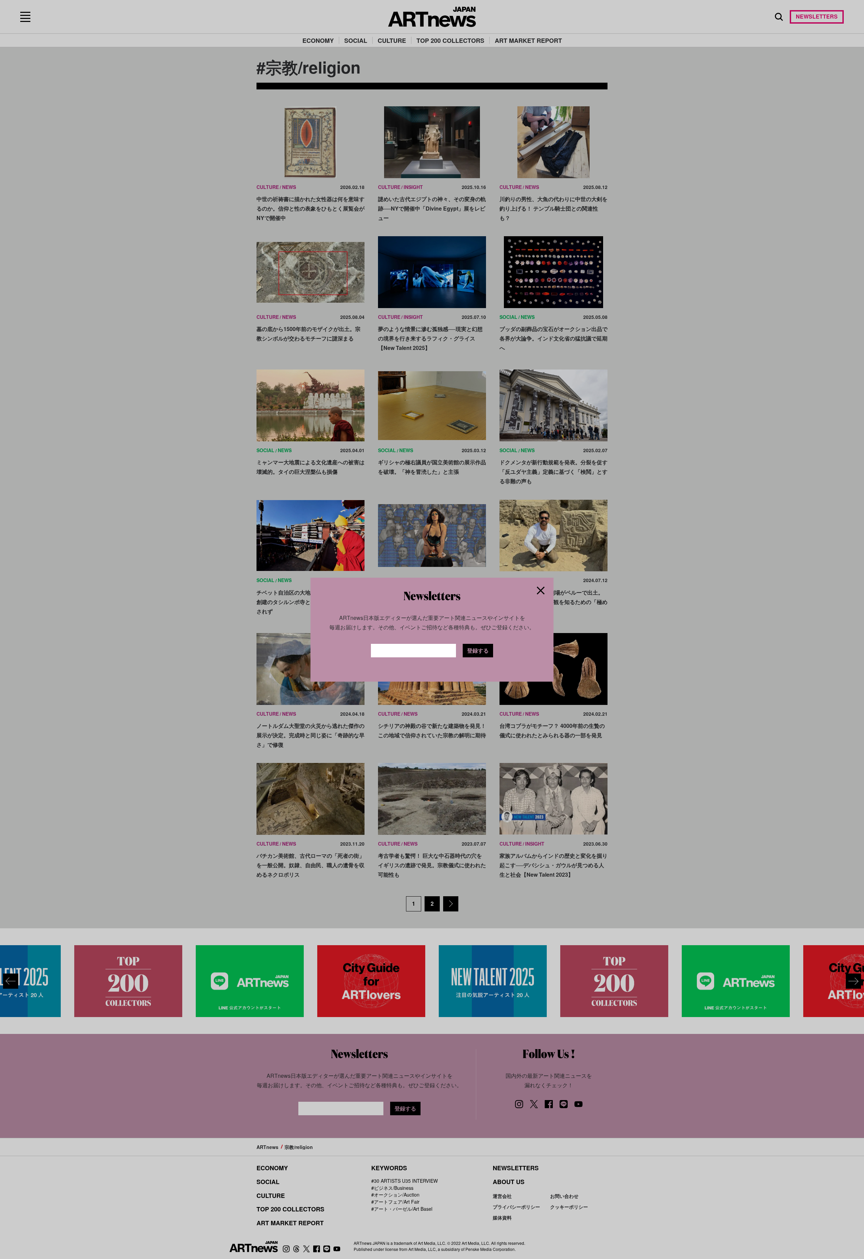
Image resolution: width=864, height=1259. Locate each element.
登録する (478, 650)
